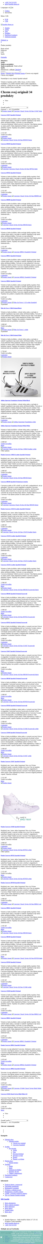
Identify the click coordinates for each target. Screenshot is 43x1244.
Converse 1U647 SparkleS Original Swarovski (14, 651)
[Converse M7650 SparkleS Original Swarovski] (18, 701)
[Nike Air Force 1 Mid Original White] (14, 329)
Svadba (7, 1147)
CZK (6, 21)
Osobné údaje (9, 1210)
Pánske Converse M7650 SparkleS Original (13, 882)
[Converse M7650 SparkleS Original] (21, 958)
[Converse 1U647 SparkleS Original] (21, 111)
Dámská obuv (9, 1139)
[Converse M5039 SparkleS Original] (16, 139)
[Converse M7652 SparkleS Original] (19, 168)
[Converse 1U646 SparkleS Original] (16, 986)
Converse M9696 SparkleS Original (11, 200)
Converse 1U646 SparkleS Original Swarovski (14, 732)
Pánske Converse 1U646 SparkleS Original (13, 826)
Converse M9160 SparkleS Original (11, 937)
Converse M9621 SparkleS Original (11, 908)
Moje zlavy (8, 1212)
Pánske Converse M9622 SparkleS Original (13, 1068)
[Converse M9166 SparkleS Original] (16, 224)
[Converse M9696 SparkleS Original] (21, 196)
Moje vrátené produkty (12, 1205)
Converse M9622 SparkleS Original (11, 281)
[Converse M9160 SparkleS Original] (16, 932)
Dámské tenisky (14, 1141)
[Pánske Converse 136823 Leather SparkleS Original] (18, 448)
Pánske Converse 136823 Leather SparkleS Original (15, 454)
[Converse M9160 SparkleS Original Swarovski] (20, 673)
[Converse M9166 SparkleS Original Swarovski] (20, 589)
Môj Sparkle (5, 1199)
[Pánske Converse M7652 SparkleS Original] (16, 849)
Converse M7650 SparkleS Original (11, 962)
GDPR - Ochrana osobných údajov (16, 1193)
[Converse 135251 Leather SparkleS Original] (18, 560)
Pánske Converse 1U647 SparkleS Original (13, 761)
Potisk (11, 1166)
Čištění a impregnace (15, 1173)
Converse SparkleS (19, 1145)
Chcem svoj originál (19, 1143)
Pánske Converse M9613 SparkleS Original (13, 1045)
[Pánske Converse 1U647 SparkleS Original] (16, 755)
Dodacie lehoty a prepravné (13, 1184)
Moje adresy (9, 1208)
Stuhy (10, 1168)
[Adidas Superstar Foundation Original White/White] (18, 422)
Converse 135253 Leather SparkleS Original (13, 536)
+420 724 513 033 (10, 2)
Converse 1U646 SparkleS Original (11, 991)
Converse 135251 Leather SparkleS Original (13, 564)
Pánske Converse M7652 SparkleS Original (13, 855)
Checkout (18, 69)
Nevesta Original (18, 1154)
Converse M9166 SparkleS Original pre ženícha (14, 481)
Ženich (15, 1157)
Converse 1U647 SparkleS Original (11, 115)
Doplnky (7, 1164)
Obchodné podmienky (12, 1186)
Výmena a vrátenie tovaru (13, 1190)
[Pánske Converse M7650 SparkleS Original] (16, 878)
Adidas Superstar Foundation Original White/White (15, 425)
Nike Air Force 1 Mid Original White (11, 335)
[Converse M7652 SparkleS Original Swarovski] (18, 616)
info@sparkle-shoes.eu (12, 4)
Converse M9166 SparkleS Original (11, 228)
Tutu (14, 1152)
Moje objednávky (10, 1203)
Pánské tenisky (13, 1163)
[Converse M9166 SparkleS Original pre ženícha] (16, 477)
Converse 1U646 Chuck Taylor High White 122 (14, 1094)
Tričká (15, 1150)
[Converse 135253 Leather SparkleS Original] (18, 531)
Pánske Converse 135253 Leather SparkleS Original (15, 509)
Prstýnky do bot (14, 1171)
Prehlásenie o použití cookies (14, 1192)
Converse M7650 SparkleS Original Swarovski (14, 705)
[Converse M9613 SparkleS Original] (18, 252)
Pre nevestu (12, 1148)
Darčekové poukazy (11, 1175)
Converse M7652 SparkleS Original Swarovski (14, 622)
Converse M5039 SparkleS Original (11, 144)
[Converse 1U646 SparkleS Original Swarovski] (19, 728)
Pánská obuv (9, 1161)
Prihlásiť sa (4, 40)
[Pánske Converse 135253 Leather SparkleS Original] (19, 504)
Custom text (8, 1177)
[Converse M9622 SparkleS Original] (18, 277)
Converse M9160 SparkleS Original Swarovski (14, 678)
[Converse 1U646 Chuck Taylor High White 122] (21, 1088)
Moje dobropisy (10, 1206)
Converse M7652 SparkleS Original (11, 172)
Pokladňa (4, 57)
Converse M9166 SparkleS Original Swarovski (14, 593)
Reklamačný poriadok (12, 1188)
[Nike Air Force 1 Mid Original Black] (19, 302)
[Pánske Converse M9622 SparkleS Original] (18, 1065)
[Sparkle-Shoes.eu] (7, 24)
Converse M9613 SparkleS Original (11, 256)
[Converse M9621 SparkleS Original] (21, 904)
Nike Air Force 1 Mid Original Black (11, 308)
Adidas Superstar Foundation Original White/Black (15, 400)
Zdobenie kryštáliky (15, 1170)
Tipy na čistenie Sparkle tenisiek (15, 1195)
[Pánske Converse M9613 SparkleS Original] (18, 1041)
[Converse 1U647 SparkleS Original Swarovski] (18, 645)
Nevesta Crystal (18, 1155)
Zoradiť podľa (5, 107)
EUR (6, 19)
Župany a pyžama (18, 1159)
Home (3, 73)
